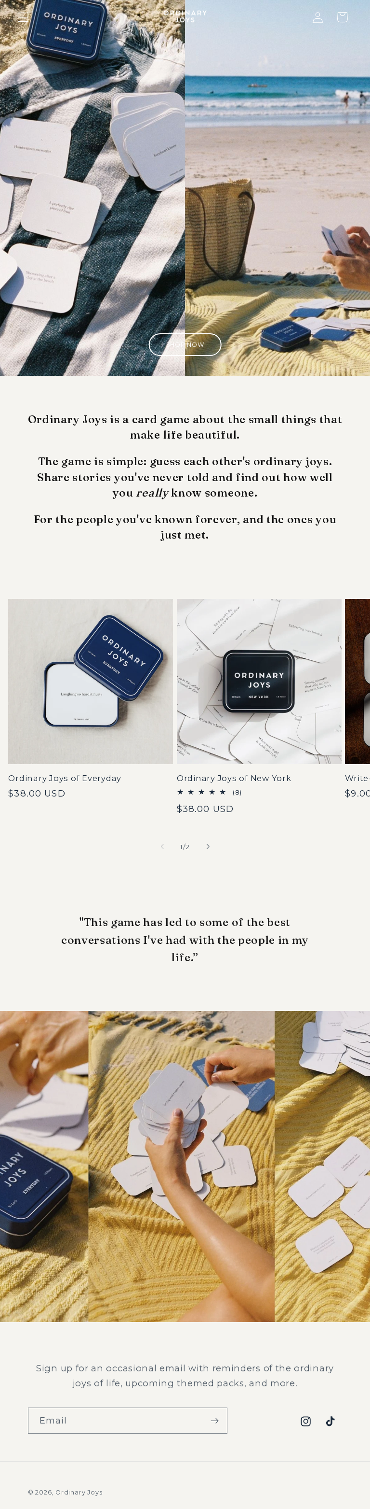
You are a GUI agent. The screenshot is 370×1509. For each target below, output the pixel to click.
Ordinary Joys (78, 1492)
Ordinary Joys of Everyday (64, 778)
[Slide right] (207, 846)
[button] (23, 17)
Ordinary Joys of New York (234, 778)
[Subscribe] (214, 1421)
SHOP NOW (185, 344)
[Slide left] (162, 846)
